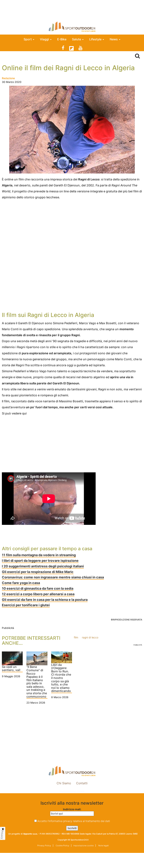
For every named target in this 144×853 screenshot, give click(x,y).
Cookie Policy (62, 845)
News (114, 39)
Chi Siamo (64, 783)
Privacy (2, 834)
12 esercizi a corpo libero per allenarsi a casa (38, 594)
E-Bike (61, 39)
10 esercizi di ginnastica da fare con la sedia (37, 588)
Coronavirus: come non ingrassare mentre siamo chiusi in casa (53, 577)
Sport (28, 39)
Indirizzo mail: (72, 809)
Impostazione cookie (72, 791)
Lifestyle (95, 39)
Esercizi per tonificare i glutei (26, 605)
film (76, 637)
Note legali (103, 845)
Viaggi (45, 39)
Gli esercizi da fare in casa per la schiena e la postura (45, 600)
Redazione (8, 78)
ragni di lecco (90, 637)
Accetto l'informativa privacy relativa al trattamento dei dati (73, 821)
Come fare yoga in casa (21, 583)
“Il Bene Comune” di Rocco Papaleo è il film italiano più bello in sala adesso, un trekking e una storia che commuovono (36, 681)
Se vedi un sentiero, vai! (11, 668)
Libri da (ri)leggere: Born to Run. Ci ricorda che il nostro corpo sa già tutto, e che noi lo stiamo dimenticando (61, 678)
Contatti (82, 783)
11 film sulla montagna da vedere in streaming (39, 555)
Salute (77, 39)
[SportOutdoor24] (72, 27)
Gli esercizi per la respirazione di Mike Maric (38, 572)
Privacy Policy (44, 845)
